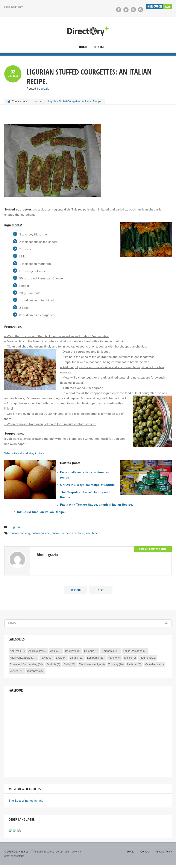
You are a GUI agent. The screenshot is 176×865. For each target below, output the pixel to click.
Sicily (67, 664)
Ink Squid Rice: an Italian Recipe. (41, 512)
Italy (43, 657)
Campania (108, 651)
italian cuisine (41, 533)
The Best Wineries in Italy (26, 800)
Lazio (59, 657)
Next (101, 590)
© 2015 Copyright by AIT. (18, 851)
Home (83, 47)
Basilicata (71, 651)
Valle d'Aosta (152, 664)
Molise (128, 657)
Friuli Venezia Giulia (21, 657)
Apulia (54, 651)
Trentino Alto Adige (90, 664)
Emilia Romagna (133, 651)
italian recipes (61, 533)
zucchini (91, 533)
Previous (75, 590)
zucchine (78, 533)
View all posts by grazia (152, 549)
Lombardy (93, 657)
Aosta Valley (35, 651)
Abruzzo (15, 651)
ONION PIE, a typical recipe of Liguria (87, 484)
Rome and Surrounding (23, 664)
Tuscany (113, 664)
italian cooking (20, 533)
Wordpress (33, 671)
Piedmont (145, 657)
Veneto (14, 671)
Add (167, 7)
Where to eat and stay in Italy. (24, 453)
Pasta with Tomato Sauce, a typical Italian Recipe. (96, 504)
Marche (112, 657)
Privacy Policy (163, 851)
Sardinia (51, 664)
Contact (100, 47)
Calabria (89, 651)
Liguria (15, 527)
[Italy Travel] (88, 31)
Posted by (38, 88)
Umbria (131, 664)
